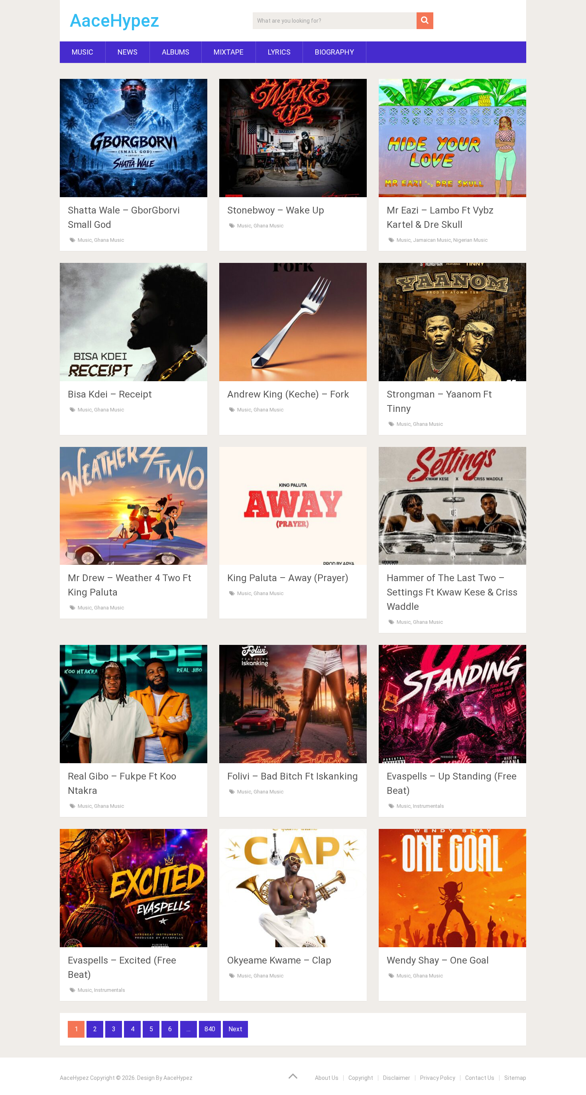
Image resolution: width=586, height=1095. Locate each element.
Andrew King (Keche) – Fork (288, 394)
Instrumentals (428, 806)
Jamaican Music (432, 240)
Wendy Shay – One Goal (438, 960)
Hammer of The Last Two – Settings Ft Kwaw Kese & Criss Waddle (452, 592)
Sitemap (515, 1078)
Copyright (360, 1078)
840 (210, 1029)
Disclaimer (396, 1078)
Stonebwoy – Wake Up (275, 210)
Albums (175, 52)
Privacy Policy (437, 1078)
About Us (326, 1078)
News (128, 52)
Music (82, 52)
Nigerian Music (470, 240)
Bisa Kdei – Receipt (110, 394)
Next (235, 1029)
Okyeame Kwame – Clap (279, 960)
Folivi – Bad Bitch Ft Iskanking (292, 776)
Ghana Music (109, 240)
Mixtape (229, 52)
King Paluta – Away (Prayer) (287, 578)
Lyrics (279, 52)
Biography (334, 52)
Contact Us (479, 1078)
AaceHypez (114, 20)
